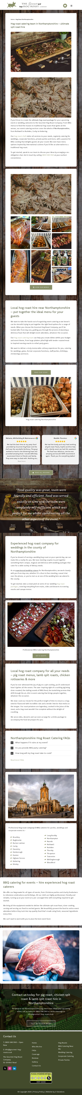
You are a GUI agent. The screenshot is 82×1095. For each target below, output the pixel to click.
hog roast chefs (20, 136)
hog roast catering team (23, 338)
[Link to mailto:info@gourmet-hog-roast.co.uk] (65, 6)
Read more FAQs (17, 760)
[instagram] (10, 1068)
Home (12, 19)
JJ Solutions (59, 1092)
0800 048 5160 (48, 155)
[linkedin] (14, 1068)
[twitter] (5, 1068)
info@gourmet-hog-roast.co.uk (40, 1014)
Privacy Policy (38, 1092)
